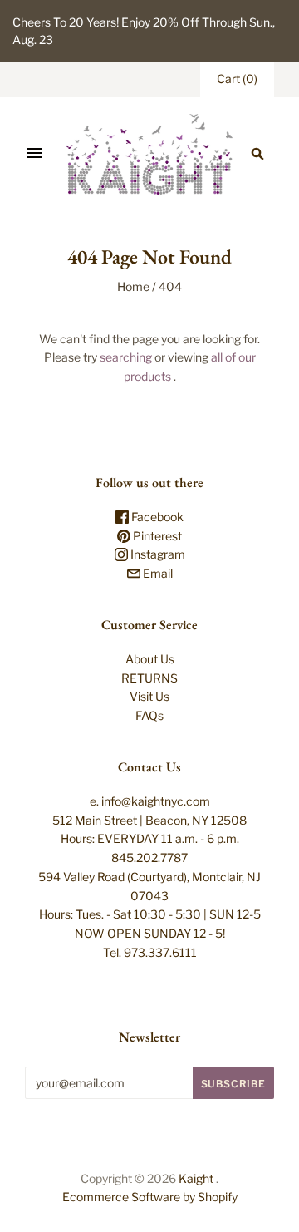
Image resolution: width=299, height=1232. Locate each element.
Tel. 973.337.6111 (150, 952)
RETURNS (149, 678)
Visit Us (149, 696)
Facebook (156, 517)
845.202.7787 (149, 857)
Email (156, 573)
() (237, 78)
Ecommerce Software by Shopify (150, 1197)
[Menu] (35, 154)
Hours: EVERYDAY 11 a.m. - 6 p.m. (150, 838)
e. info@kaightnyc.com (150, 801)
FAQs (149, 715)
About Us (149, 659)
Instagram (156, 554)
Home (133, 286)
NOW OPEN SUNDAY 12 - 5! (150, 933)
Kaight (196, 1178)
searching (126, 357)
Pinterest (156, 536)
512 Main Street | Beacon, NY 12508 (149, 820)
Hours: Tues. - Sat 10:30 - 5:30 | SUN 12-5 (150, 914)
